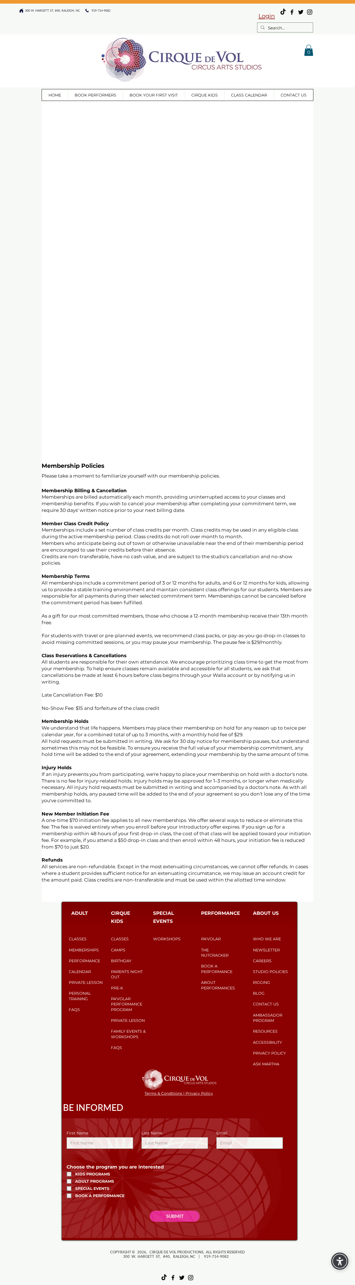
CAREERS (262, 960)
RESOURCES (265, 1031)
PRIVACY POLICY (269, 1053)
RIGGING (261, 982)
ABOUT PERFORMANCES (218, 985)
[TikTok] (164, 1277)
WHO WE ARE (267, 938)
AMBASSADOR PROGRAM (267, 1018)
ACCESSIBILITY (267, 1042)
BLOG (259, 993)
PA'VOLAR (211, 938)
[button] (308, 50)
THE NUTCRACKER (215, 953)
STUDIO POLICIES (270, 971)
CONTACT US (266, 1004)
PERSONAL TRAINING (80, 996)
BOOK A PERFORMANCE (216, 969)
